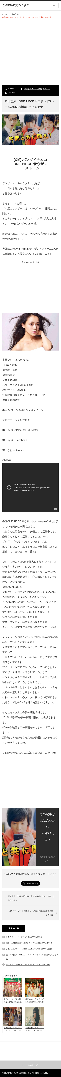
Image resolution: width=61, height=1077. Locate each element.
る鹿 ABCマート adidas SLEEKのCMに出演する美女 (29, 949)
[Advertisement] (30, 51)
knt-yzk (12, 93)
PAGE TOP (33, 1064)
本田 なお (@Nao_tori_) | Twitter (20, 430)
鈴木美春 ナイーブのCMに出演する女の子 (24, 937)
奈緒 (40, 89)
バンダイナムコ (30, 89)
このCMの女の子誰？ (22, 1073)
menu (55, 5)
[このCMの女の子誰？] (15, 5)
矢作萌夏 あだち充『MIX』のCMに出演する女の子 (28, 964)
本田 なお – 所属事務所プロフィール (22, 410)
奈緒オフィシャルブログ (16, 420)
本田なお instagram (13, 450)
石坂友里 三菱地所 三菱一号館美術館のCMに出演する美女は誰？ (31, 898)
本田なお (46, 89)
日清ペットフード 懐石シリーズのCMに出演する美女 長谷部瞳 (31, 913)
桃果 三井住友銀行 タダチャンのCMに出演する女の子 (29, 943)
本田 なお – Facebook (14, 440)
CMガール (15, 14)
